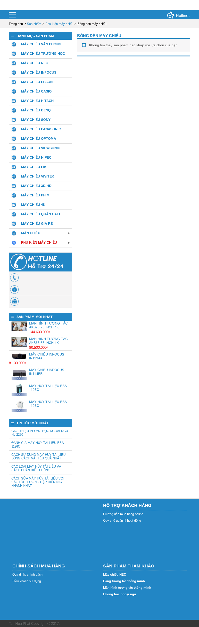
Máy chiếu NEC (114, 574)
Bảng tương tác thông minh (124, 581)
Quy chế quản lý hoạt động (122, 520)
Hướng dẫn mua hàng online (123, 514)
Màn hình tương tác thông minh (127, 587)
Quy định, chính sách (27, 574)
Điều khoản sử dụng (26, 581)
